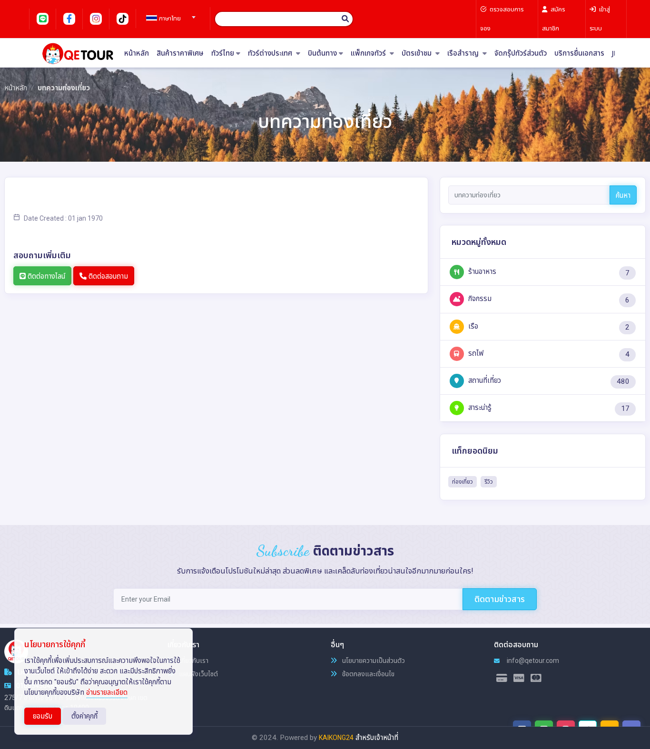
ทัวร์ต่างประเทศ (271, 53)
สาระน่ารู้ (479, 407)
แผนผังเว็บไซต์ (197, 674)
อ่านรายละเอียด (107, 692)
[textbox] (169, 18)
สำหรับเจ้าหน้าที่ (376, 737)
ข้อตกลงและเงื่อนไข (367, 674)
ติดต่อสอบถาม (107, 276)
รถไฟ (474, 353)
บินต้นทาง (322, 53)
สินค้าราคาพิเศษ (180, 53)
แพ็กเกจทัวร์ (369, 53)
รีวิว (488, 481)
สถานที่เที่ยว (483, 380)
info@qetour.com (532, 660)
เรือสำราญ (464, 53)
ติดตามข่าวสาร (499, 599)
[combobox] (169, 14)
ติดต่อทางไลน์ (45, 276)
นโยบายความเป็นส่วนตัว (373, 660)
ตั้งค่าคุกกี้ (84, 716)
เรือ (472, 326)
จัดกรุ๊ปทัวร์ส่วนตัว (520, 53)
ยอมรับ (42, 716)
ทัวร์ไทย (222, 53)
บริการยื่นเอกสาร (579, 53)
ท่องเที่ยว (462, 481)
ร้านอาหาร (481, 271)
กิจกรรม (479, 298)
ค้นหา (623, 195)
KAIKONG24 (336, 737)
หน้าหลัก (136, 53)
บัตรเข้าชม (417, 53)
